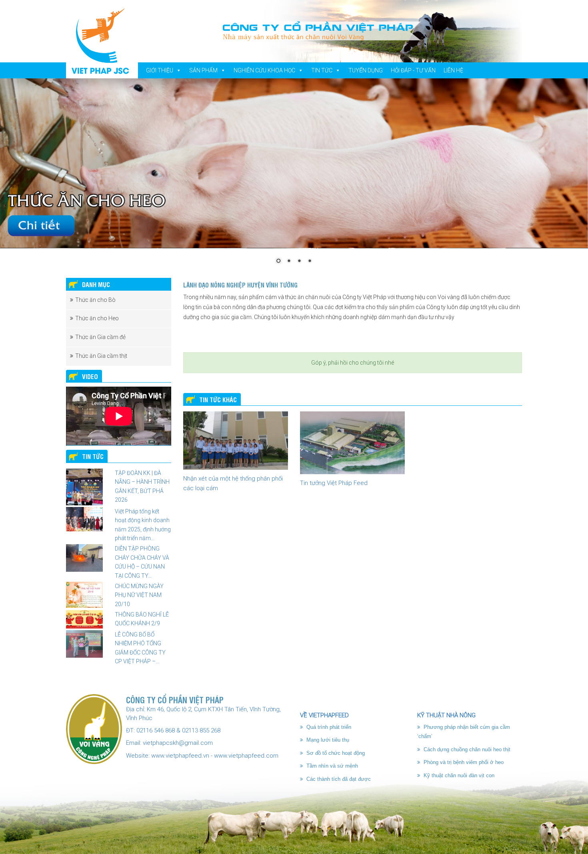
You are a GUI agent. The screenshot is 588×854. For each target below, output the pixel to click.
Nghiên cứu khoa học (264, 70)
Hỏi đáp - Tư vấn (413, 70)
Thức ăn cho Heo (97, 318)
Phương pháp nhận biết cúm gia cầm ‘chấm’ (463, 731)
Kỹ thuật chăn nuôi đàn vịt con (458, 775)
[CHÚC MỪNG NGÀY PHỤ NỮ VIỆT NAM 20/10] (84, 595)
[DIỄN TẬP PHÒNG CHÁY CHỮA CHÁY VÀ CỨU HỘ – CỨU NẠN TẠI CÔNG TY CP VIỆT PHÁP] (84, 558)
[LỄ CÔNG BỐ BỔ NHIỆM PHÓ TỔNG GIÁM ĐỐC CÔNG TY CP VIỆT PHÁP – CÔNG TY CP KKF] (84, 644)
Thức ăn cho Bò (95, 300)
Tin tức (321, 70)
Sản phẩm (203, 70)
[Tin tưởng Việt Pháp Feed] (352, 442)
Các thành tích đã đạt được (338, 779)
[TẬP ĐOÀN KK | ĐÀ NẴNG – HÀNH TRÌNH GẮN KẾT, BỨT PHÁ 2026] (84, 487)
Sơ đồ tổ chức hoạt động (335, 753)
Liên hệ (453, 70)
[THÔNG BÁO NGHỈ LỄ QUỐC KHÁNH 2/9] (84, 619)
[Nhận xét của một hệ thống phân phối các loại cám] (235, 440)
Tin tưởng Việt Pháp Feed (334, 483)
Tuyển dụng (365, 70)
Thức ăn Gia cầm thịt (101, 356)
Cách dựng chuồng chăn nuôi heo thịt (466, 749)
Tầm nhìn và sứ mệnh (331, 766)
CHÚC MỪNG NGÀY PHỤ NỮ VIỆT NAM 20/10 (139, 595)
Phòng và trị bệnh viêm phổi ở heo (463, 762)
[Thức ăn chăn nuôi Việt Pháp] (102, 41)
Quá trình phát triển (328, 727)
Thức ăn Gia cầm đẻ (100, 337)
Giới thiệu (159, 70)
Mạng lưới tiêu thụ (327, 740)
